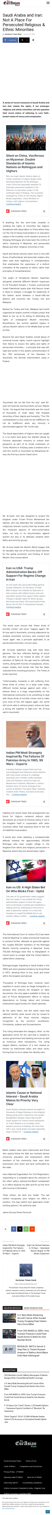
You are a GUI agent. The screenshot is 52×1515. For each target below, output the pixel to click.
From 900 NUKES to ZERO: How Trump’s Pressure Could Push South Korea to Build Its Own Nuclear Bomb (24, 1397)
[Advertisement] (26, 72)
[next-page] (8, 1362)
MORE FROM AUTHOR (33, 1308)
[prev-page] (4, 1362)
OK (48, 1511)
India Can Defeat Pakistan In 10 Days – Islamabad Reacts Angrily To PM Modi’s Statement (38, 1249)
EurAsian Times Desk (13, 34)
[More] (33, 40)
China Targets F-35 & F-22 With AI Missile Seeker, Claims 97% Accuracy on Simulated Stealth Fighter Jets (25, 1419)
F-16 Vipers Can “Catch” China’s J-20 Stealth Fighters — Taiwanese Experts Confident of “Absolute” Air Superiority (26, 1408)
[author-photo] (26, 1276)
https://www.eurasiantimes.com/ (26, 1284)
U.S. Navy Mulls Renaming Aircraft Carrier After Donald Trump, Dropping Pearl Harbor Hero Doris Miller (24, 1386)
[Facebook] (13, 1229)
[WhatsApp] (26, 1229)
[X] (20, 1229)
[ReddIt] (32, 1229)
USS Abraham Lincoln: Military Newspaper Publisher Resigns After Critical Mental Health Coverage (26, 1376)
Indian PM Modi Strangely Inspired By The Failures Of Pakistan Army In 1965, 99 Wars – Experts (14, 1249)
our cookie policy (8, 1508)
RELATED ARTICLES (12, 1308)
